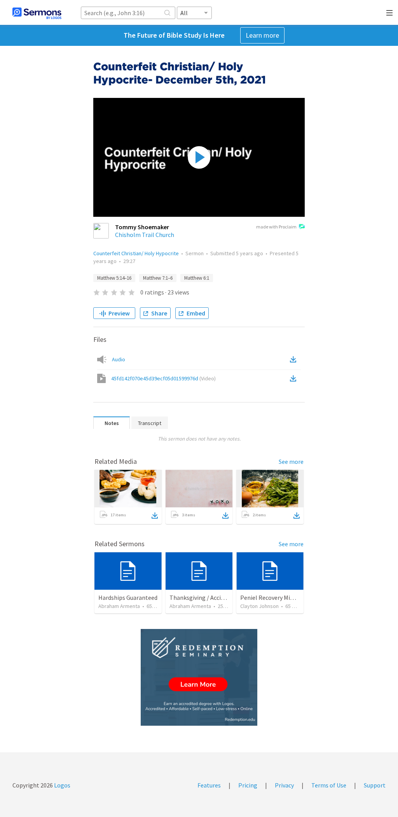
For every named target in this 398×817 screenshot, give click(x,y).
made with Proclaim (276, 227)
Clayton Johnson (259, 606)
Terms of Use (328, 785)
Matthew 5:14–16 (114, 278)
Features (209, 785)
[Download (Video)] (294, 378)
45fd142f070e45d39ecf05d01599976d (163, 378)
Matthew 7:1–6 (158, 278)
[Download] (155, 515)
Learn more (262, 35)
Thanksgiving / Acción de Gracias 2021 (219, 597)
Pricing (247, 785)
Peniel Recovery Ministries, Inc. (281, 597)
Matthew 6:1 (196, 278)
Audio (118, 359)
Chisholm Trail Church (144, 235)
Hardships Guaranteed (127, 597)
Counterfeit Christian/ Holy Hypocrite (136, 253)
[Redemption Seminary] (199, 677)
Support (375, 785)
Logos (61, 785)
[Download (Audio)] (294, 359)
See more (291, 461)
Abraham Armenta (119, 606)
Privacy (284, 785)
